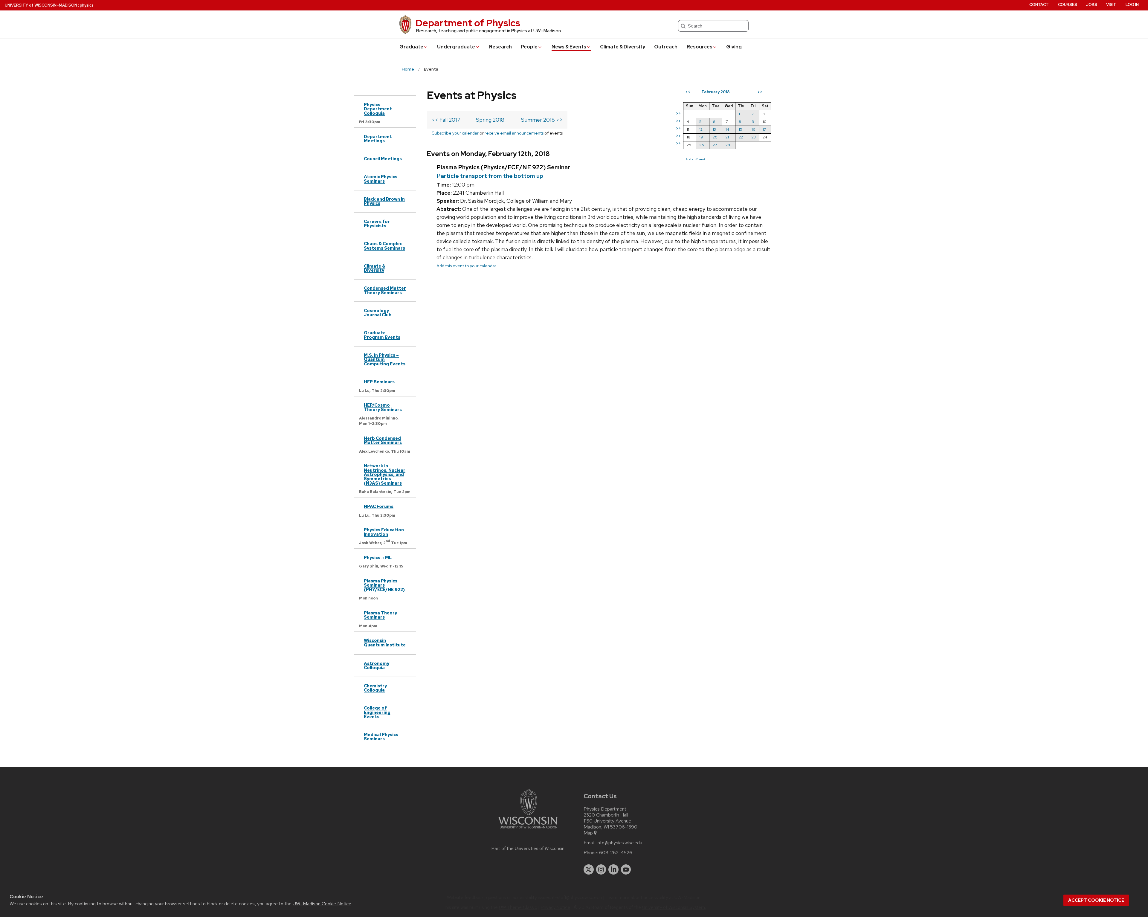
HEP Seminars (379, 382)
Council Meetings (383, 158)
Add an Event (695, 159)
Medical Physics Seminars (381, 736)
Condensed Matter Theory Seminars (385, 290)
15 (740, 129)
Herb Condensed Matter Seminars (383, 440)
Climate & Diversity (622, 47)
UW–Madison (41, 5)
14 (727, 129)
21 (727, 137)
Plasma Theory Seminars (380, 615)
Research (500, 47)
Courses (1067, 4)
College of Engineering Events (377, 712)
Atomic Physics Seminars (380, 179)
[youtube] (626, 869)
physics (87, 5)
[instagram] (601, 869)
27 (715, 144)
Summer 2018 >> (542, 119)
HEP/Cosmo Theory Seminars (383, 407)
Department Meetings (378, 139)
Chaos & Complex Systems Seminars (384, 246)
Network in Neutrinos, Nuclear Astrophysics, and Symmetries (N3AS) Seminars (384, 474)
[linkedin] (613, 869)
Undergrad (456, 47)
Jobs (1091, 4)
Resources (699, 47)
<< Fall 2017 (446, 119)
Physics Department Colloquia (378, 109)
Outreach (665, 47)
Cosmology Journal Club (378, 313)
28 (728, 144)
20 (715, 137)
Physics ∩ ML (378, 557)
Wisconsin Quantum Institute (385, 642)
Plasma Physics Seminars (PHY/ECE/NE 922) (384, 585)
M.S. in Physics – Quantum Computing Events (384, 359)
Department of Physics (468, 22)
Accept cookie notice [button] (1096, 900)
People (529, 47)
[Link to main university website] (528, 829)
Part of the (527, 849)
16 (753, 129)
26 (701, 144)
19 (701, 137)
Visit (1111, 4)
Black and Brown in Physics (384, 201)
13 (714, 129)
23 (754, 137)
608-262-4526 (615, 853)
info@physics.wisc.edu (619, 843)
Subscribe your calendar (455, 133)
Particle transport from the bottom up (489, 176)
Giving (734, 47)
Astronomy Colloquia (376, 665)
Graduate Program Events (382, 335)
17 (764, 129)
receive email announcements (514, 133)
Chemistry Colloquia (375, 688)
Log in (1132, 4)
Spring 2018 (490, 119)
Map (588, 833)
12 (700, 129)
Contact (1039, 4)
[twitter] (589, 869)
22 (741, 137)
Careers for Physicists (377, 223)
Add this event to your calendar (466, 265)
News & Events (569, 47)
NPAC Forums (378, 506)
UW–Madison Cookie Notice (322, 904)
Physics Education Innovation (384, 532)
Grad (411, 47)
